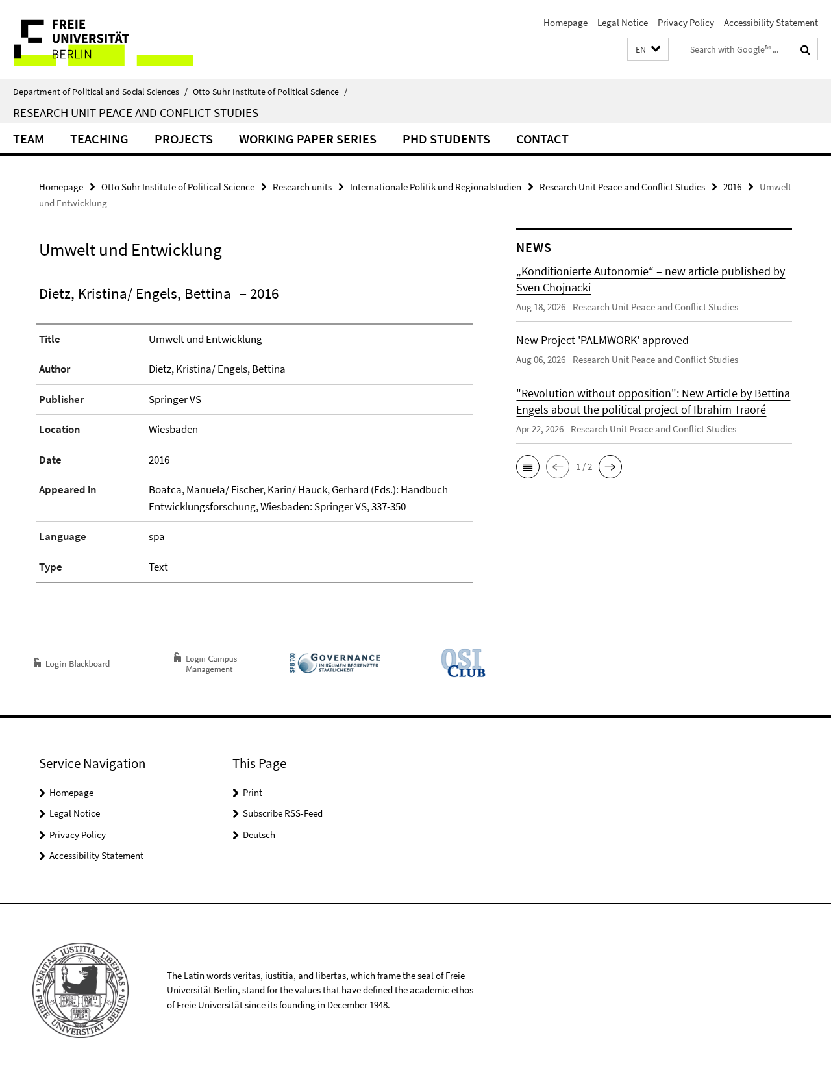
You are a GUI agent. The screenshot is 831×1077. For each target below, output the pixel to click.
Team (28, 138)
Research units (302, 186)
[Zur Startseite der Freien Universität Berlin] (108, 39)
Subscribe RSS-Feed (283, 813)
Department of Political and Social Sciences (100, 91)
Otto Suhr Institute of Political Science (270, 91)
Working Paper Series (308, 138)
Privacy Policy (686, 22)
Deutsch (259, 834)
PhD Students (446, 138)
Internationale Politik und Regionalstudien (435, 186)
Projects (184, 138)
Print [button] (252, 792)
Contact (542, 138)
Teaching (99, 138)
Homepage (565, 22)
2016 (732, 186)
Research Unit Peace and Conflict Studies (135, 112)
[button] (648, 50)
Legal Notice (622, 22)
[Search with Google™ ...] (805, 49)
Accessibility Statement (771, 22)
